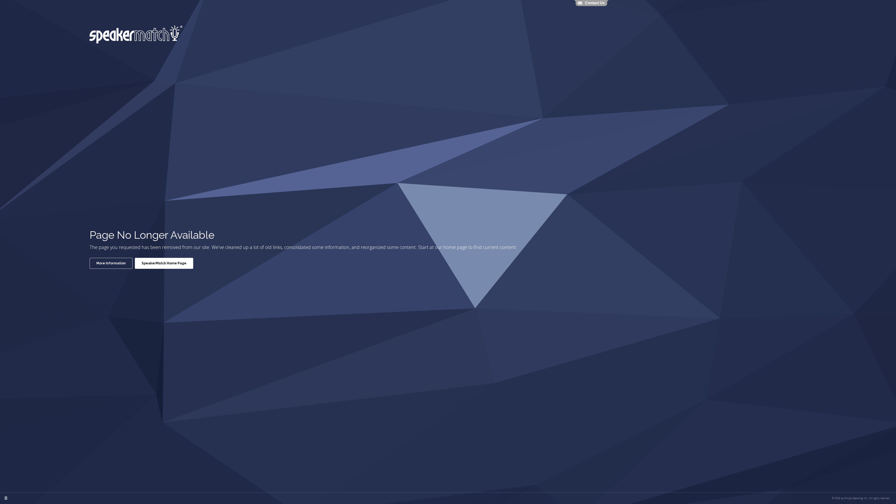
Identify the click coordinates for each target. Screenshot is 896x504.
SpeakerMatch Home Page (164, 263)
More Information (111, 263)
